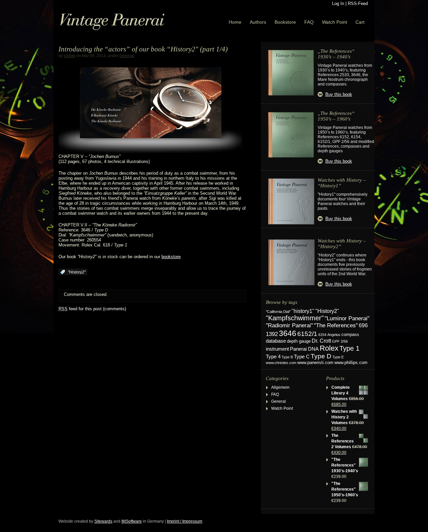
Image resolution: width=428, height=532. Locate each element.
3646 (287, 333)
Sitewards (103, 521)
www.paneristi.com (315, 362)
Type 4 (273, 356)
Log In (338, 3)
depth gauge (299, 341)
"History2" (77, 272)
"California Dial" (278, 312)
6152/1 (307, 333)
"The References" (336, 325)
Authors (258, 22)
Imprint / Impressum (184, 521)
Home (235, 22)
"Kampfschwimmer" (295, 318)
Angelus (333, 335)
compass (350, 334)
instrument (277, 349)
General (126, 55)
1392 (272, 334)
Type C (302, 356)
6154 (322, 335)
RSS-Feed (358, 3)
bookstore (171, 256)
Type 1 (349, 348)
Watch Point (334, 22)
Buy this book (338, 94)
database (276, 341)
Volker (69, 55)
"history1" (303, 311)
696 (363, 325)
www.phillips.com (350, 362)
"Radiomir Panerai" (289, 325)
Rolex (329, 348)
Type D (321, 356)
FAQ (309, 22)
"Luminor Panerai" (347, 318)
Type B (287, 357)
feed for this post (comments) (92, 308)
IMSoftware (131, 521)
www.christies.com (281, 363)
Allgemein (280, 387)
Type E (338, 357)
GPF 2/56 (340, 341)
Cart (359, 22)
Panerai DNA (304, 349)
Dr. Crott (321, 341)
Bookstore (285, 22)
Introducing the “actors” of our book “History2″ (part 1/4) (143, 49)
